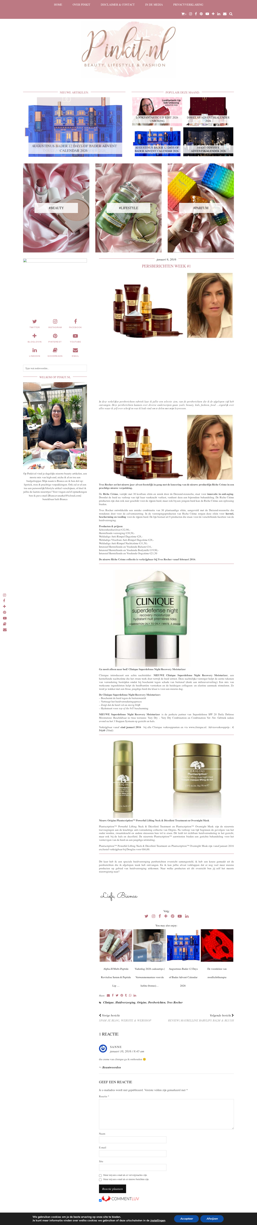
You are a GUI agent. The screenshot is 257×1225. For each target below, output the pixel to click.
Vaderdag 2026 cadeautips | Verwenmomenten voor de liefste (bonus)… (150, 977)
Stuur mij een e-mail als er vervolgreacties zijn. (125, 1174)
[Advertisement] (166, 369)
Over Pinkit (81, 4)
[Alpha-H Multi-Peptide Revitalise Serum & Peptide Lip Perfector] (116, 945)
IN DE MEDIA (154, 4)
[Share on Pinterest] (121, 995)
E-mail (102, 1147)
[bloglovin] (213, 13)
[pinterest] (201, 13)
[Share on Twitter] (117, 995)
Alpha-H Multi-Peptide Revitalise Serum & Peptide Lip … (116, 977)
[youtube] (207, 13)
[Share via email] (108, 995)
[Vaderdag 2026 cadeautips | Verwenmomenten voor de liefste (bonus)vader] (149, 945)
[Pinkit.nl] (128, 41)
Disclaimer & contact (118, 4)
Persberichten (156, 1002)
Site (101, 1161)
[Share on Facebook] (113, 995)
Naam (102, 1133)
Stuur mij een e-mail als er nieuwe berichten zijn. (126, 1179)
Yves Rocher (175, 1002)
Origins (142, 1002)
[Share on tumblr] (126, 995)
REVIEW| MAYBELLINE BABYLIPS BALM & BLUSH (201, 1017)
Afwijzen (212, 1219)
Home (58, 4)
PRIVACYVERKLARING (188, 4)
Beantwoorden (111, 1067)
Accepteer (186, 1219)
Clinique (108, 1002)
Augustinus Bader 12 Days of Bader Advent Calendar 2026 (183, 977)
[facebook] (196, 13)
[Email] (224, 13)
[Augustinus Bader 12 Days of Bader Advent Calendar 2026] (183, 945)
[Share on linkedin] (135, 995)
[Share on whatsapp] (130, 995)
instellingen (157, 1220)
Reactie (104, 1096)
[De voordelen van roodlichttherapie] (217, 945)
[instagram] (190, 13)
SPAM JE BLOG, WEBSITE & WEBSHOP (125, 1017)
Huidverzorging (125, 1002)
